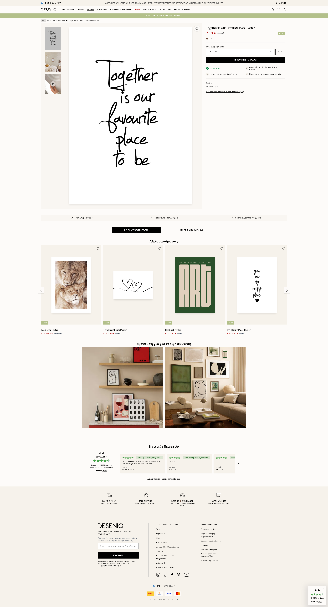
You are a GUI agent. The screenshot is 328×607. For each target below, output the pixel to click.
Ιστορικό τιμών (212, 86)
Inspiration (165, 10)
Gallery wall (149, 10)
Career (159, 538)
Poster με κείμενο (57, 20)
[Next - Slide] (287, 290)
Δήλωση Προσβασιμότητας (167, 547)
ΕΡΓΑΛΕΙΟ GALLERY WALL (136, 230)
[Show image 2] (53, 62)
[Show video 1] (53, 84)
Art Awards (161, 563)
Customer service (208, 529)
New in (81, 10)
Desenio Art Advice (209, 525)
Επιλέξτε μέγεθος (215, 47)
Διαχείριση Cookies (209, 560)
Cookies (204, 545)
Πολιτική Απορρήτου (113, 566)
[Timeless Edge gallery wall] (205, 387)
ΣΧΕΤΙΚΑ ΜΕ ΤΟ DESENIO (167, 525)
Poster (90, 10)
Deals (137, 10)
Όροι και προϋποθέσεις (211, 541)
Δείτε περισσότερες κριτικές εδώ (163, 479)
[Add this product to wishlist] (197, 28)
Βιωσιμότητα (162, 542)
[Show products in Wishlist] (278, 10)
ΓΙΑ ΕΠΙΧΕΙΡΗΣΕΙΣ (182, 10)
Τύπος (159, 529)
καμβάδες (102, 10)
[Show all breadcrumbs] (43, 20)
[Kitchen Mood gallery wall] (122, 387)
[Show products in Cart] (284, 10)
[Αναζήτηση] (273, 9)
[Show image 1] (53, 38)
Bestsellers (68, 10)
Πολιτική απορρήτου (209, 550)
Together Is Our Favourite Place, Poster (83, 20)
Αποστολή (118, 555)
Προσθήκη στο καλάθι (245, 60)
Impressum (161, 534)
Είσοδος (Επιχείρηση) (165, 567)
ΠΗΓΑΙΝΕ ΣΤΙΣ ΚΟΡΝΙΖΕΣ (191, 230)
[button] (280, 52)
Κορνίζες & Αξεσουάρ (120, 10)
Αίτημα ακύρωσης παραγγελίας (208, 555)
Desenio (171, 600)
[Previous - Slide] (41, 290)
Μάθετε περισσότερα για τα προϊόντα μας (225, 92)
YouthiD (159, 551)
